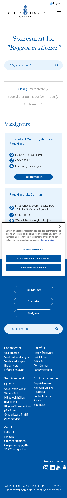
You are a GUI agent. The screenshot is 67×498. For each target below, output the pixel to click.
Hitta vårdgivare (43, 353)
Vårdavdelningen (14, 361)
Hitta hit (9, 432)
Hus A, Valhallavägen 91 (28, 154)
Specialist (33, 301)
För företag (41, 365)
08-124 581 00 (23, 214)
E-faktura (39, 392)
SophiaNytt (40, 404)
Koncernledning (43, 387)
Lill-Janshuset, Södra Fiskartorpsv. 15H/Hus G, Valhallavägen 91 (34, 207)
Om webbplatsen (15, 441)
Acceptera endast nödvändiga (33, 258)
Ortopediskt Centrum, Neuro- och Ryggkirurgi (32, 141)
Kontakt (9, 436)
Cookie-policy (47, 240)
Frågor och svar (14, 370)
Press (37, 400)
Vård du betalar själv (16, 357)
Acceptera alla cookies (33, 267)
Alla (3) (22, 89)
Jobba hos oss (43, 396)
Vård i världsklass (15, 389)
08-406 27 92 (22, 160)
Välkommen (11, 353)
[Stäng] (60, 226)
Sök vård (39, 361)
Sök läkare (40, 357)
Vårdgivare (33, 313)
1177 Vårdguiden (15, 449)
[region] (33, 249)
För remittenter (43, 370)
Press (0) (53, 97)
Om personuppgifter (16, 445)
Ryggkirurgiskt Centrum (26, 194)
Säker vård (11, 393)
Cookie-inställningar (33, 249)
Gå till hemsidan (34, 176)
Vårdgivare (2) (40, 89)
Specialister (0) (18, 97)
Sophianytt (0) (33, 104)
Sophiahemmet (43, 383)
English (57, 3)
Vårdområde (33, 289)
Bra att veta (11, 365)
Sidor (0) (38, 97)
